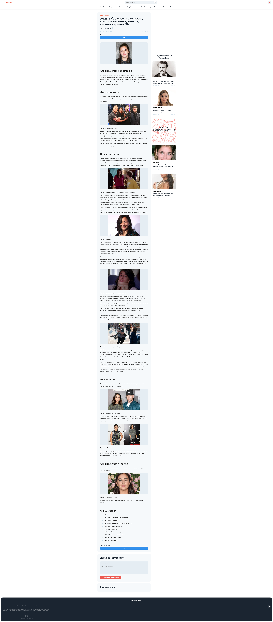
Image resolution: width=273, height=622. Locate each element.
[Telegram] (269, 2)
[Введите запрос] (141, 2)
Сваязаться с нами (135, 600)
